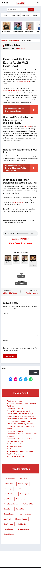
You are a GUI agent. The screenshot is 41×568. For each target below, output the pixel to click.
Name (5, 340)
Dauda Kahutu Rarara (11, 504)
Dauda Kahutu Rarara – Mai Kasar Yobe (21, 419)
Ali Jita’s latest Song (23, 81)
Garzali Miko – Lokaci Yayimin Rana (20, 424)
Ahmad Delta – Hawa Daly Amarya (20, 414)
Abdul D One (23, 479)
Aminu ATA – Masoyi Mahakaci (18, 411)
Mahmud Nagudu (21, 519)
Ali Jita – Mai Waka (10, 293)
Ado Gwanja (8, 489)
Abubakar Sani (8, 484)
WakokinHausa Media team (12, 90)
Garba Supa (7, 509)
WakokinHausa (18, 202)
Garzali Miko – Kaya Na (15, 431)
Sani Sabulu (22, 524)
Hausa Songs (15, 40)
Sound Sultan (8, 529)
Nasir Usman (21, 48)
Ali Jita (21, 276)
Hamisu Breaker (9, 514)
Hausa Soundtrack (25, 514)
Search (4, 368)
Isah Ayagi (7, 519)
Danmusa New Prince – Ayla (17, 408)
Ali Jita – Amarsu (32, 293)
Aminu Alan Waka (9, 494)
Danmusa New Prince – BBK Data (19, 439)
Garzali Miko (20, 509)
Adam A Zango (23, 484)
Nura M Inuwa (8, 524)
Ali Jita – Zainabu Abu (15, 444)
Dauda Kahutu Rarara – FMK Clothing (21, 416)
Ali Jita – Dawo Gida (14, 446)
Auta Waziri (7, 499)
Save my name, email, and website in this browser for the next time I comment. (20, 349)
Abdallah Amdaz (9, 479)
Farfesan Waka (28, 504)
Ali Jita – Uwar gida (14, 454)
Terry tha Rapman (23, 529)
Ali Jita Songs (27, 126)
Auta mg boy (24, 494)
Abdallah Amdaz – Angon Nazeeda (20, 451)
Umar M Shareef (9, 534)
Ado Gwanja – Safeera (15, 401)
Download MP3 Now (20, 239)
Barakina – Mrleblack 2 (15, 441)
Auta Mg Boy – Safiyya (15, 456)
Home (5, 40)
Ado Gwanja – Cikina (14, 449)
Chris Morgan (20, 499)
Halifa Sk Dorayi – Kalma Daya (18, 421)
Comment (6, 313)
